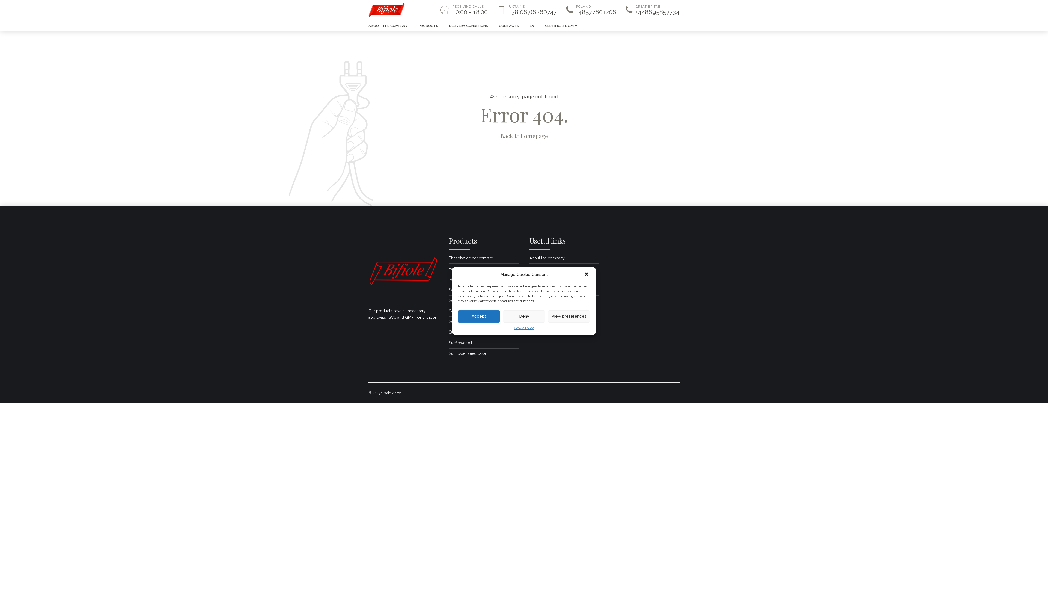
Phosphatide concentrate (471, 258)
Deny (524, 316)
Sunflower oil (460, 343)
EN (532, 26)
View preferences (569, 316)
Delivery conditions (468, 26)
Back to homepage (524, 136)
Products (428, 26)
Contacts (509, 26)
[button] (587, 275)
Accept (479, 316)
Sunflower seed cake (467, 353)
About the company (388, 26)
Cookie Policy (524, 328)
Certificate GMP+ (561, 26)
